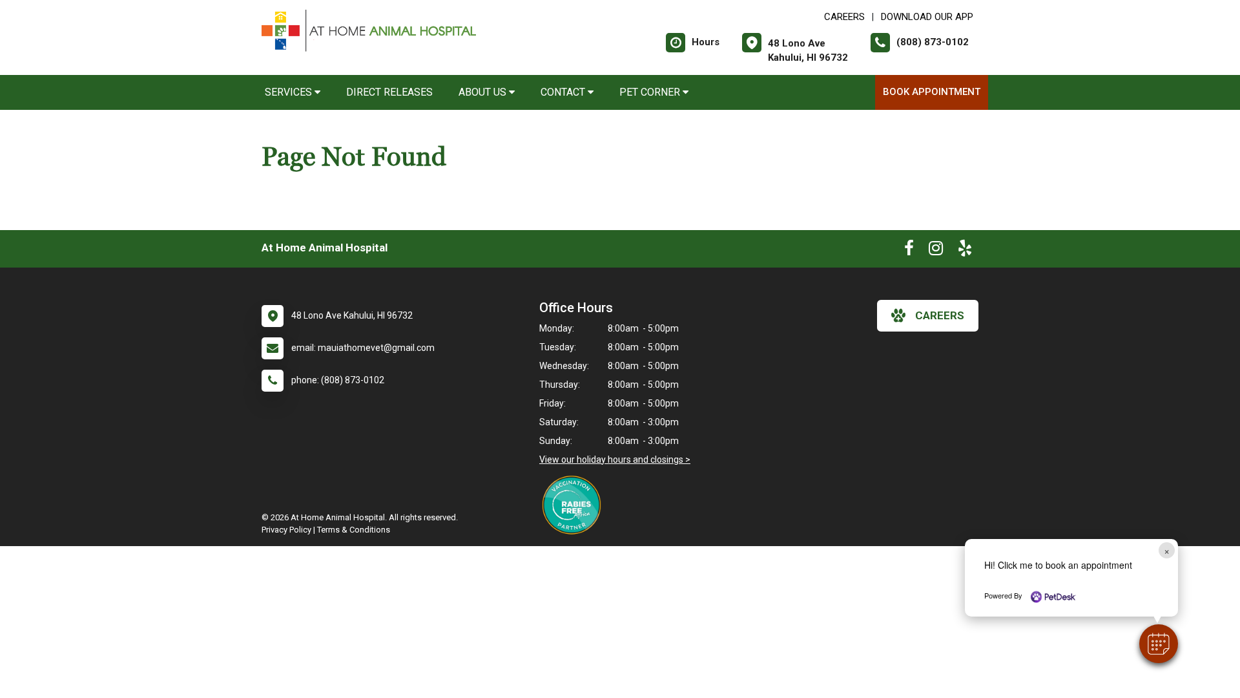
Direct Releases (389, 92)
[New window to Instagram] (935, 251)
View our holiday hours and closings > (614, 459)
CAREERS (844, 17)
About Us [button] (484, 92)
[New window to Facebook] (909, 251)
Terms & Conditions (353, 529)
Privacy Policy (286, 529)
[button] (1158, 643)
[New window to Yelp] (964, 251)
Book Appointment (931, 92)
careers (939, 315)
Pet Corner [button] (651, 92)
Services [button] (290, 92)
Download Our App (927, 17)
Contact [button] (564, 92)
